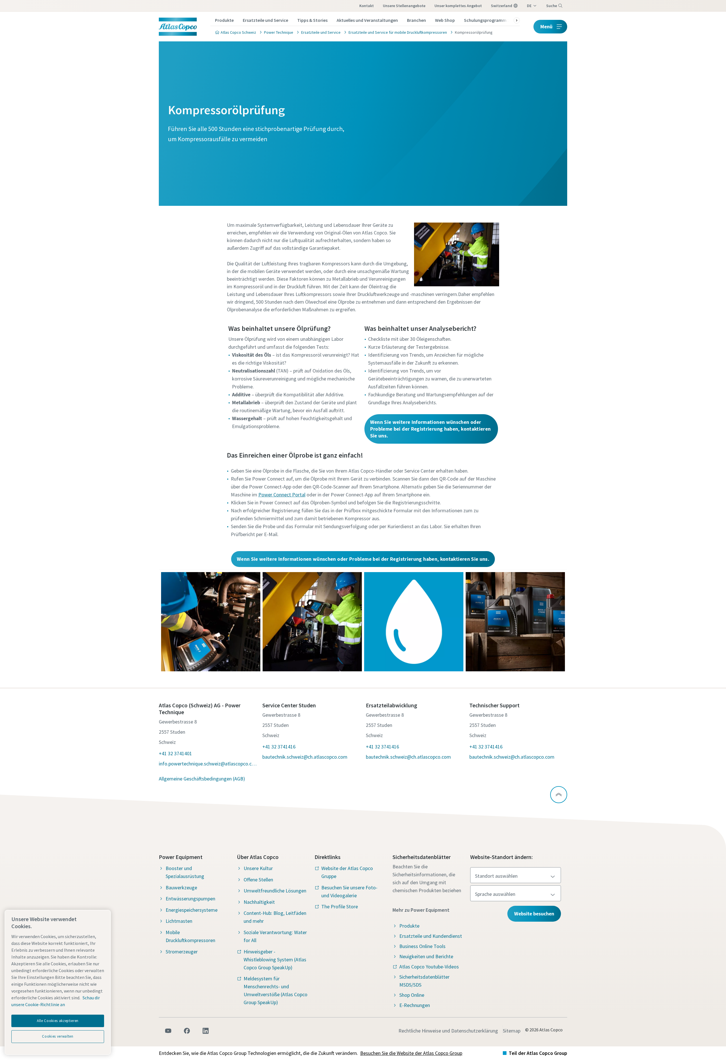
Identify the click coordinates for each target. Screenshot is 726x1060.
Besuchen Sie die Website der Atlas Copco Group (411, 1053)
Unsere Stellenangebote (404, 5)
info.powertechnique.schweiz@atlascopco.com (208, 763)
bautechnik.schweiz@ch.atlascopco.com (304, 757)
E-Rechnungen (414, 1005)
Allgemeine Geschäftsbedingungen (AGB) (202, 778)
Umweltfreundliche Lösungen (275, 890)
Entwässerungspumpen (190, 898)
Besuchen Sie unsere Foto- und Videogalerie (349, 891)
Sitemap (511, 1030)
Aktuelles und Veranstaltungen (367, 20)
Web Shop (445, 20)
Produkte (224, 20)
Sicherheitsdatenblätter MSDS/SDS (424, 981)
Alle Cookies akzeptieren (58, 1020)
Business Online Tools (422, 946)
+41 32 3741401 (175, 753)
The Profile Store (339, 906)
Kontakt (366, 5)
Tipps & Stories (312, 20)
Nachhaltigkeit (259, 902)
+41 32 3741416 (279, 746)
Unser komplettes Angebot (458, 5)
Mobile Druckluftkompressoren (190, 936)
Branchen (416, 20)
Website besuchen (534, 913)
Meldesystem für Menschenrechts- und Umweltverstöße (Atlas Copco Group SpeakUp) (275, 990)
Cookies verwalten (57, 1036)
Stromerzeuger (182, 951)
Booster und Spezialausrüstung (185, 872)
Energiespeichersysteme (192, 910)
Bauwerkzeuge (181, 887)
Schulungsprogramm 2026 (490, 20)
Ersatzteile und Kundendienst (430, 936)
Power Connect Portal (281, 494)
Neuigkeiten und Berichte (426, 956)
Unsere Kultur (258, 868)
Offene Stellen (258, 879)
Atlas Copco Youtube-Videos (429, 966)
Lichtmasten (179, 921)
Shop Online (411, 995)
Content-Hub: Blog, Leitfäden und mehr (275, 917)
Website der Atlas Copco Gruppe (347, 872)
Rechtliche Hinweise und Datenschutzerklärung (448, 1030)
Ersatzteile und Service (265, 20)
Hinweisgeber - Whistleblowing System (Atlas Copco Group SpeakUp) (275, 959)
